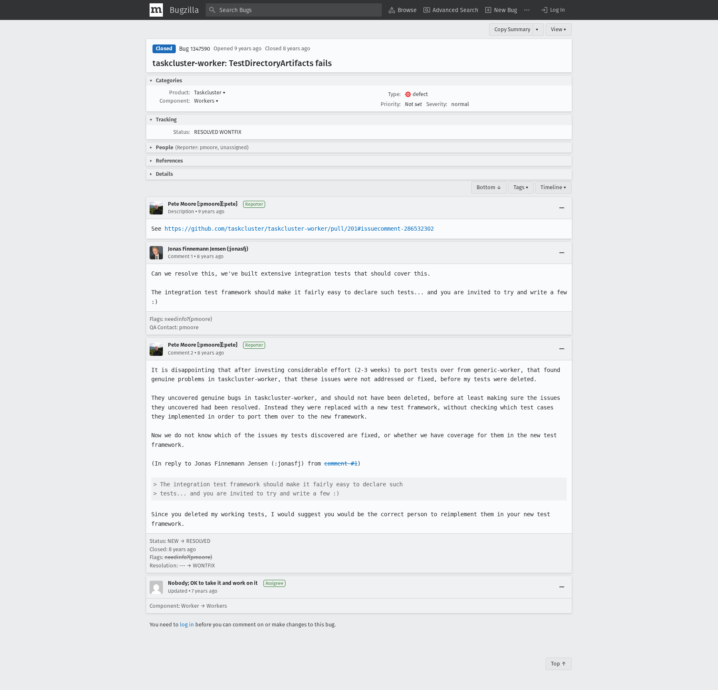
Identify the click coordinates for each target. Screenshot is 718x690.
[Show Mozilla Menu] (156, 10)
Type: (394, 94)
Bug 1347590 (194, 48)
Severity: (436, 104)
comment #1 (340, 463)
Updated (177, 591)
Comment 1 (180, 256)
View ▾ (558, 29)
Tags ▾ (521, 187)
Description (181, 211)
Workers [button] (206, 101)
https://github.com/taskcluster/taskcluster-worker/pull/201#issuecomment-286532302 (299, 228)
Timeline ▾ (553, 187)
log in (187, 624)
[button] (552, 10)
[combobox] (294, 10)
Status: (181, 132)
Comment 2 (180, 353)
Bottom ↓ (489, 187)
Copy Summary (512, 29)
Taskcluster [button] (210, 92)
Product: (179, 92)
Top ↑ (558, 663)
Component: (175, 101)
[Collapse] (561, 207)
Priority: (391, 104)
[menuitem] (402, 10)
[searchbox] (294, 10)
